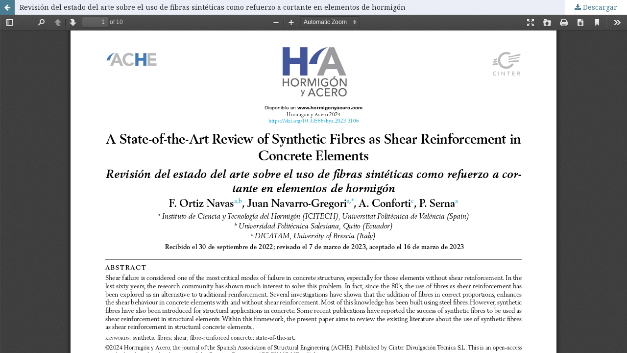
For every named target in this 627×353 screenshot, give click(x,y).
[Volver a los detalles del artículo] (7, 7)
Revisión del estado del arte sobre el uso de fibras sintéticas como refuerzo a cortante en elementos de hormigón (213, 7)
